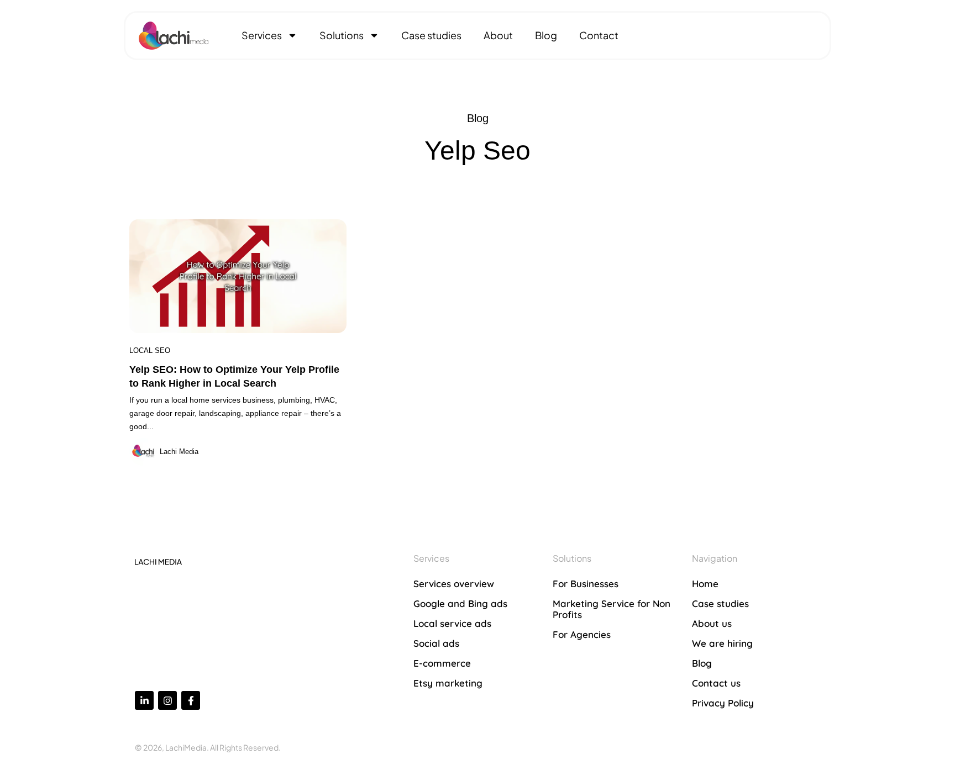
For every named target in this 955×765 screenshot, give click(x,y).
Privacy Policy (723, 703)
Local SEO (149, 350)
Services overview (453, 583)
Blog (546, 35)
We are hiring (722, 643)
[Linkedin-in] (144, 700)
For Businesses (585, 583)
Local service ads (452, 623)
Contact (598, 35)
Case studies (431, 35)
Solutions (341, 35)
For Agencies (582, 634)
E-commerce (442, 663)
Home (705, 583)
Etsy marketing (447, 683)
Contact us (716, 683)
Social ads (436, 643)
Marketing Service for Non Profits (611, 609)
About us (712, 623)
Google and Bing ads (460, 603)
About (498, 35)
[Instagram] (167, 700)
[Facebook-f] (190, 700)
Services (262, 35)
